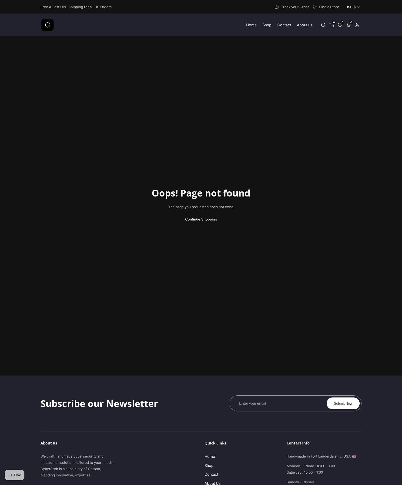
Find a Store (329, 7)
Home (251, 25)
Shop (266, 25)
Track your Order (295, 7)
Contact (284, 25)
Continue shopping (201, 219)
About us (304, 25)
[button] (323, 25)
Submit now (343, 403)
